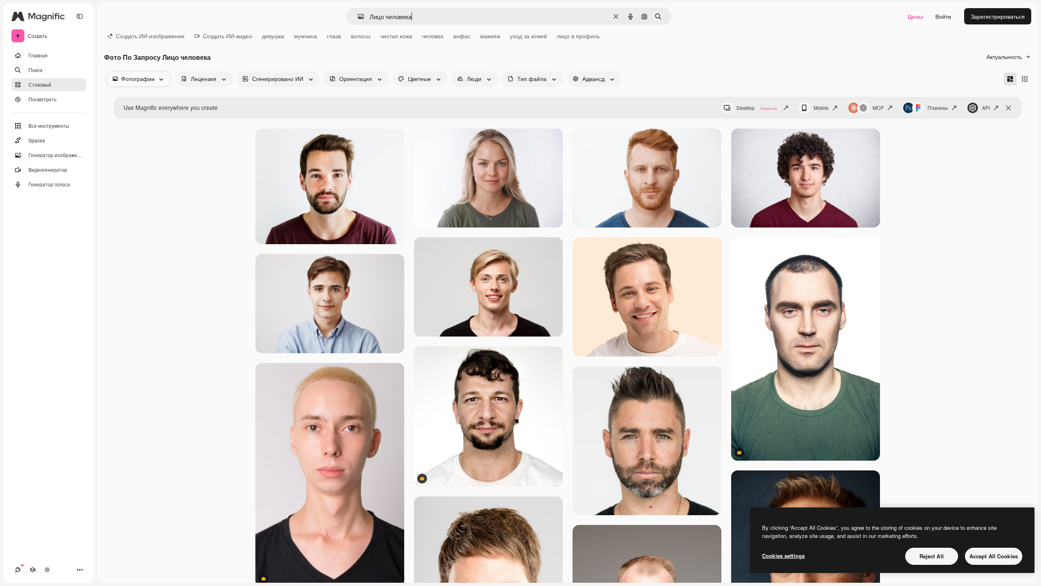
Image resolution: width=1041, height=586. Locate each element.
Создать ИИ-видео (227, 36)
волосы (360, 36)
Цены (915, 16)
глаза (334, 36)
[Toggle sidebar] (79, 16)
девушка (273, 36)
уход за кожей (528, 36)
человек (432, 36)
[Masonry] (1010, 78)
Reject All (931, 556)
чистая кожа (396, 36)
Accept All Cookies (993, 556)
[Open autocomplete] (357, 16)
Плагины (938, 107)
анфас (461, 36)
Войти (943, 16)
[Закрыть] (1008, 108)
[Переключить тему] (47, 569)
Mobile (821, 107)
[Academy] (32, 569)
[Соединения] (17, 569)
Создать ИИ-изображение (150, 36)
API (986, 107)
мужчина (305, 36)
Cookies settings (783, 556)
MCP (878, 107)
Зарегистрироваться (998, 16)
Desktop (756, 107)
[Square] (1024, 78)
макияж (490, 36)
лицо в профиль (578, 36)
